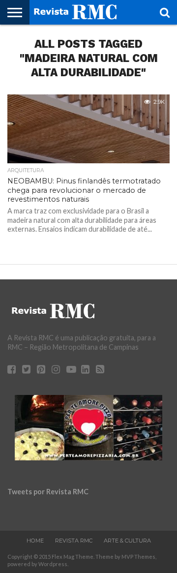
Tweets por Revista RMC (47, 491)
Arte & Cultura (127, 540)
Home (35, 540)
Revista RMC (73, 540)
